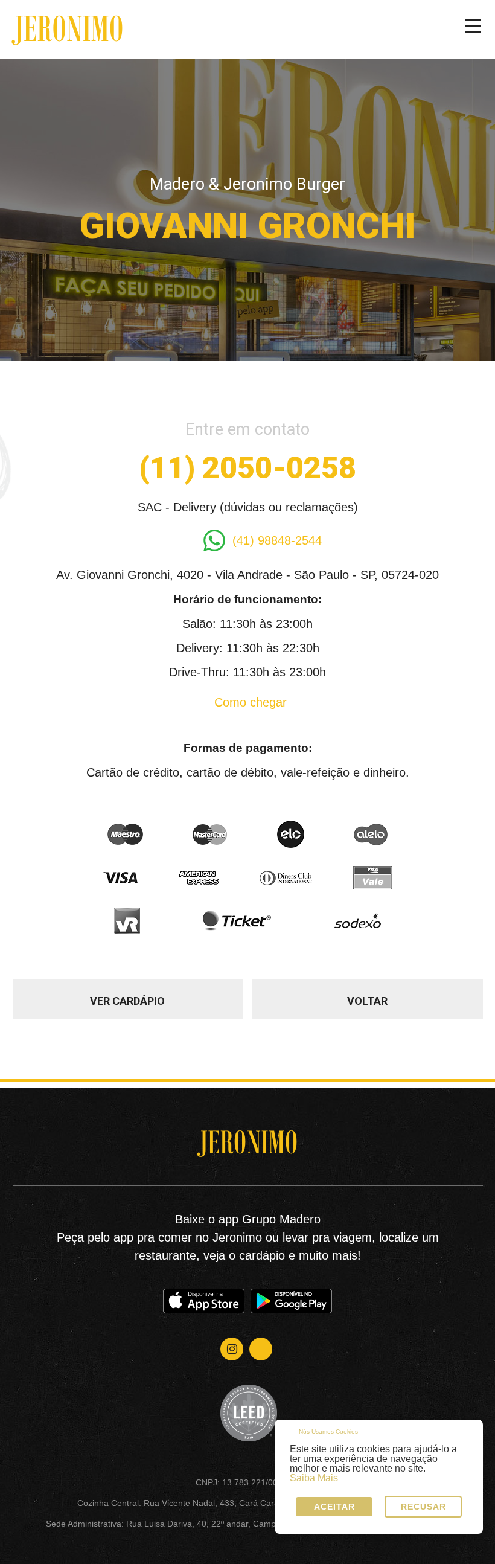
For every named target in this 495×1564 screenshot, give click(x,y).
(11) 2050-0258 (247, 468)
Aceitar (334, 1506)
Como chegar (250, 702)
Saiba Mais (314, 1478)
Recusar (423, 1506)
